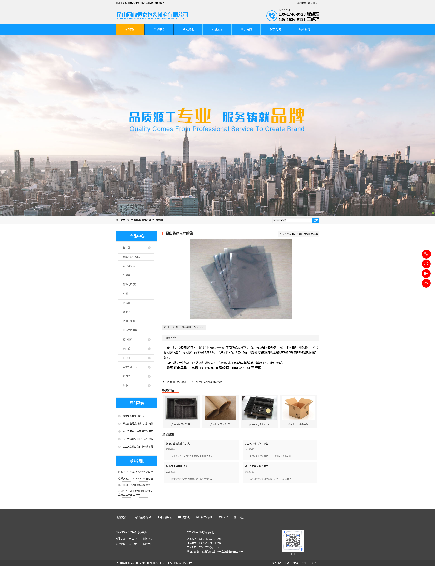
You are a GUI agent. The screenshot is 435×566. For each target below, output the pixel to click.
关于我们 (246, 29)
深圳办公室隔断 (204, 517)
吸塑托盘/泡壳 (130, 367)
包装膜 (126, 348)
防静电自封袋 (130, 330)
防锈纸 (126, 303)
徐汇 (304, 563)
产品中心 (159, 29)
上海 (287, 563)
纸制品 (126, 376)
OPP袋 (126, 312)
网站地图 (301, 3)
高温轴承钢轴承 (143, 517)
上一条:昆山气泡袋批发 (174, 382)
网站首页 (130, 29)
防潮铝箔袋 (129, 321)
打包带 (126, 358)
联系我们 (304, 29)
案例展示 (217, 29)
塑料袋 (126, 247)
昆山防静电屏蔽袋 (308, 234)
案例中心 (120, 544)
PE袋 (125, 293)
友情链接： (122, 517)
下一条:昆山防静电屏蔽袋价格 (206, 382)
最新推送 (313, 3)
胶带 (125, 385)
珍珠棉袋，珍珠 (131, 257)
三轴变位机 (184, 517)
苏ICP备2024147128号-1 (181, 563)
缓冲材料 (128, 339)
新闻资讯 (188, 29)
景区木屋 (239, 517)
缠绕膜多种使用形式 (133, 416)
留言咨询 (275, 29)
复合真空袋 (129, 266)
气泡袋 (126, 275)
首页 (281, 234)
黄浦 (295, 563)
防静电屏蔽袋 (130, 284)
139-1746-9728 (426, 254)
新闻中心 (147, 538)
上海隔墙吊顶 (164, 517)
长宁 (313, 563)
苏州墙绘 (223, 517)
